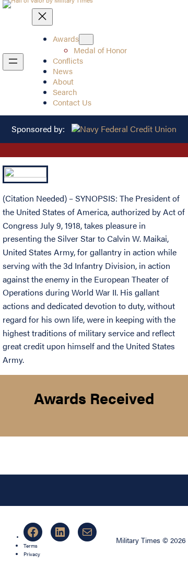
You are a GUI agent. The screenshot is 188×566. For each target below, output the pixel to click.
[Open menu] (13, 61)
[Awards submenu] (86, 39)
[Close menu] (42, 17)
